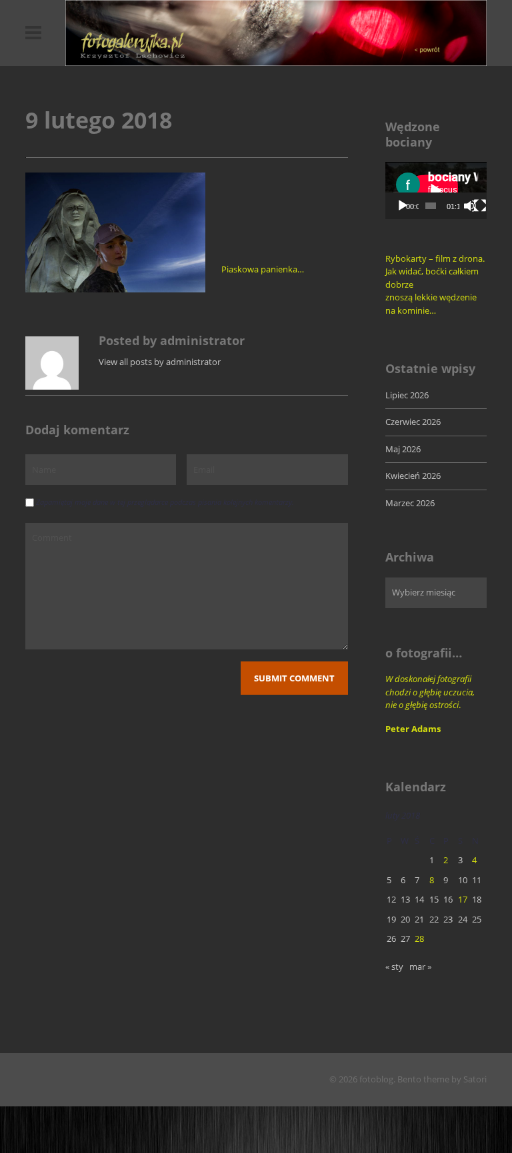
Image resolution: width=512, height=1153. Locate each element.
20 (405, 919)
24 (462, 919)
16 (448, 899)
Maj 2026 (403, 449)
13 (405, 899)
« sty (394, 966)
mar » (420, 966)
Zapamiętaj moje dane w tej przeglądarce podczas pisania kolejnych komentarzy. (165, 502)
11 (476, 880)
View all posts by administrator (160, 362)
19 (391, 919)
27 (405, 939)
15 (434, 899)
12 (391, 899)
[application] (436, 190)
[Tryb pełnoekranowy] (480, 205)
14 (419, 899)
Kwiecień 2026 (413, 476)
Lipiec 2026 (407, 395)
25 (476, 919)
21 (419, 919)
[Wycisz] (470, 205)
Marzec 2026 (410, 503)
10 (462, 880)
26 (391, 939)
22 (434, 919)
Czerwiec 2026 (413, 422)
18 (476, 899)
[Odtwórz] (402, 205)
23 (448, 919)
